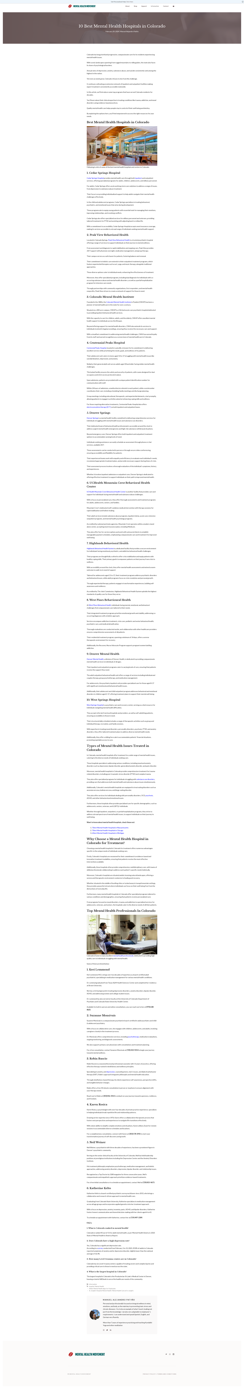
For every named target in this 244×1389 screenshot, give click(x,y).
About (127, 6)
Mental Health (99, 1286)
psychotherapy (133, 1037)
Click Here (129, 2)
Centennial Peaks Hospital (96, 348)
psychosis (149, 795)
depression (110, 1072)
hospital (91, 1286)
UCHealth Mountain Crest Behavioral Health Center (106, 492)
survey (100, 1248)
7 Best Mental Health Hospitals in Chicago (107, 830)
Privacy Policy (149, 1374)
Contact (166, 6)
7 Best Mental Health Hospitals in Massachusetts (110, 828)
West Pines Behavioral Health (100, 605)
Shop (135, 6)
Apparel (144, 6)
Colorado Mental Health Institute (118, 302)
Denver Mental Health (95, 659)
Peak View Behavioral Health (119, 240)
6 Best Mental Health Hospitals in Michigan (108, 833)
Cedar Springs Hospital (95, 178)
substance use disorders (145, 779)
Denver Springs (92, 418)
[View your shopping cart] (173, 6)
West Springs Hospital (95, 705)
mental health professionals (123, 956)
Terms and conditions (166, 1374)
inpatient (138, 178)
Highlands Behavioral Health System (100, 548)
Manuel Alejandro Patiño (129, 31)
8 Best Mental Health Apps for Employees (102, 1288)
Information (155, 6)
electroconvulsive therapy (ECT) (99, 407)
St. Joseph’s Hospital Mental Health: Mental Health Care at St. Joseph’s (111, 1290)
